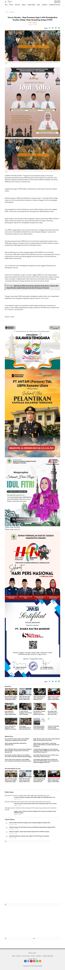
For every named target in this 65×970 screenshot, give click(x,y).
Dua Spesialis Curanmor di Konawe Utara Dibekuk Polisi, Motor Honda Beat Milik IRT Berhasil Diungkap (39, 713)
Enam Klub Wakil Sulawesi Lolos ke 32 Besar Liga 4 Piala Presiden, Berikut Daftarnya (53, 713)
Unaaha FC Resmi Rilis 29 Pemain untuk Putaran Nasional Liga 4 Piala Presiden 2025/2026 (54, 728)
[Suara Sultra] (11, 1)
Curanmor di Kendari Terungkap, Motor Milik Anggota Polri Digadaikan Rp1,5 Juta (34, 797)
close (34, 938)
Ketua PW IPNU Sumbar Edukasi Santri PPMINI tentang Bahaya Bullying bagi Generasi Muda (11, 698)
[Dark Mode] (55, 1)
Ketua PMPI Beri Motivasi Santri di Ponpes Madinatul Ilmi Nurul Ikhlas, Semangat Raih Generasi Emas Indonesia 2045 (10, 713)
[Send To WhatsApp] (59, 28)
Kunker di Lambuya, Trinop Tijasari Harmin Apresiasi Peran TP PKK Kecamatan (29, 831)
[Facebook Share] (49, 28)
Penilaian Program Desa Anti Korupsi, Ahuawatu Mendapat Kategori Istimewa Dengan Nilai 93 (32, 827)
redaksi (30, 22)
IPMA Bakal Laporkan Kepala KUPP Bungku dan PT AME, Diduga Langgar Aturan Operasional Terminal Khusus (38, 728)
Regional (35, 22)
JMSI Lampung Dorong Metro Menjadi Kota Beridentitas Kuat (39, 698)
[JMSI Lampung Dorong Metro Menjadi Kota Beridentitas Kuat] (39, 691)
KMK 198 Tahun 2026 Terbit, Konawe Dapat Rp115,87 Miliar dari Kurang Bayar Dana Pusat (24, 698)
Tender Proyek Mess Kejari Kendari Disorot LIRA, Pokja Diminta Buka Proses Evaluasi (35, 803)
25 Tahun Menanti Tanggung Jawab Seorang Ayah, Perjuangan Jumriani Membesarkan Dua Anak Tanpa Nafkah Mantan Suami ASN (25, 713)
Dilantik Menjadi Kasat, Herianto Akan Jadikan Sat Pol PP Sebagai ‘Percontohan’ (29, 836)
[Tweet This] (52, 28)
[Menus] (6, 1)
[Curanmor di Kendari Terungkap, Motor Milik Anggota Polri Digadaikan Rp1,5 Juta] (27, 795)
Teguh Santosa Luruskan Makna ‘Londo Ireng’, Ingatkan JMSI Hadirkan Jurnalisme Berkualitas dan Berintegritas (54, 698)
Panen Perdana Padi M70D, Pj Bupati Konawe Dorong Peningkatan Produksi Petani (29, 822)
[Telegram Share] (56, 28)
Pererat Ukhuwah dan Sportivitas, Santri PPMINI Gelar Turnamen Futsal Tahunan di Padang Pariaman (11, 728)
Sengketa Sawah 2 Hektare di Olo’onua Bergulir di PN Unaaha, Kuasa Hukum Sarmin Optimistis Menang (35, 812)
